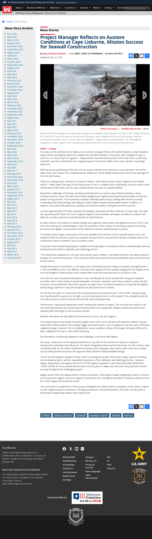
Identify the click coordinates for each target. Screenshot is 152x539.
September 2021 (15, 114)
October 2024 (13, 61)
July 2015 (11, 201)
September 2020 (15, 145)
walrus (128, 415)
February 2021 (14, 133)
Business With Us (36, 8)
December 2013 (15, 232)
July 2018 (11, 167)
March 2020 (13, 158)
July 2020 (11, 148)
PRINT (43, 148)
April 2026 (12, 37)
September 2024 (15, 65)
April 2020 (12, 155)
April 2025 (12, 55)
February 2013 (14, 257)
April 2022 (12, 99)
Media (96, 8)
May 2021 (12, 124)
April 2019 (12, 164)
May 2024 (12, 74)
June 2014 (12, 217)
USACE (46, 415)
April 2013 (12, 251)
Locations (70, 8)
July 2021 (11, 120)
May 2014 (12, 220)
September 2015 (15, 195)
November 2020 (15, 139)
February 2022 (14, 105)
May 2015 (12, 208)
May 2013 (12, 248)
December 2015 (15, 192)
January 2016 (13, 189)
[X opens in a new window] (70, 448)
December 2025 (15, 46)
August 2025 (13, 52)
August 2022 (13, 93)
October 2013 (13, 239)
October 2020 (13, 142)
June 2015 (12, 204)
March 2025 (13, 58)
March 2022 (13, 102)
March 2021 (13, 130)
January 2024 (13, 83)
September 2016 (15, 180)
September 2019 (15, 161)
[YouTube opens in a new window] (76, 448)
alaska (116, 415)
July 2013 (11, 245)
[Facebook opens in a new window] (64, 448)
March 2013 (13, 254)
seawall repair (99, 415)
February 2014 (14, 226)
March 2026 (13, 40)
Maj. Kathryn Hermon (54, 53)
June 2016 (12, 183)
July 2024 (11, 71)
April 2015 (12, 211)
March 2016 (13, 186)
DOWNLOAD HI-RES (131, 128)
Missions (55, 8)
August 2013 (13, 242)
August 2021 (13, 117)
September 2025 (15, 49)
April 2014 (12, 223)
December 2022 (15, 89)
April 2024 (12, 77)
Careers (84, 8)
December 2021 (15, 108)
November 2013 (15, 236)
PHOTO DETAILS (108, 128)
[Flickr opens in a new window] (82, 448)
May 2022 (12, 96)
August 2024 (13, 68)
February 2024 (14, 80)
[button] (67, 2)
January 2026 (13, 43)
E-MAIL (52, 148)
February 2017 (14, 173)
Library (108, 8)
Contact (121, 8)
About (19, 8)
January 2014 (13, 229)
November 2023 (15, 86)
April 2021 (12, 127)
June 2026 (12, 33)
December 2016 (15, 176)
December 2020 (15, 136)
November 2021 (15, 111)
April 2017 (12, 170)
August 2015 (13, 198)
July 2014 (11, 214)
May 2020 (12, 152)
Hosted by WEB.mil (57, 497)
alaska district (63, 415)
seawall (81, 415)
